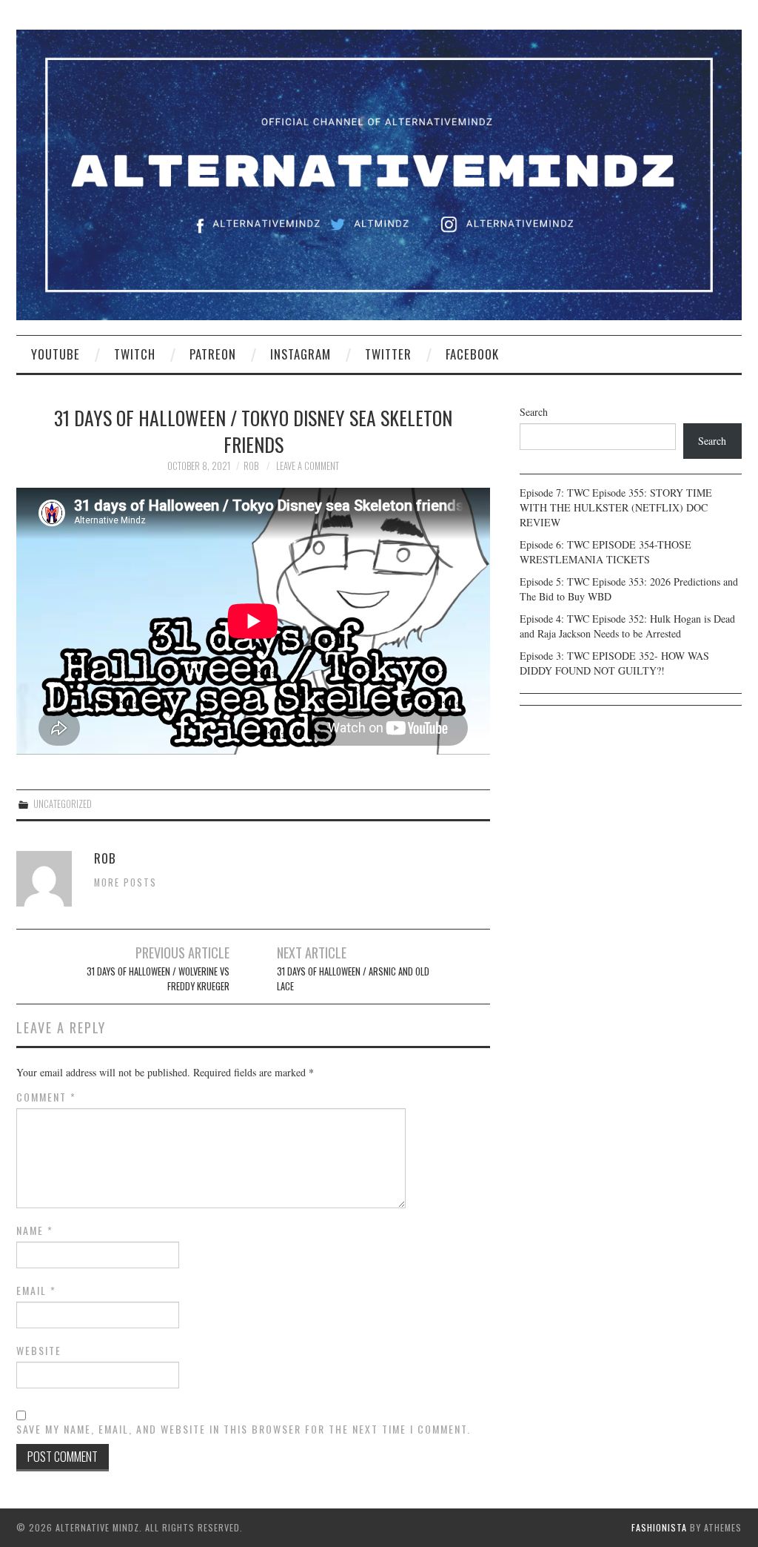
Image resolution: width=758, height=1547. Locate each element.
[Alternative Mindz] (379, 173)
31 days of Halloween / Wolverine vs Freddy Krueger (158, 978)
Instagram (300, 354)
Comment (46, 1097)
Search (534, 412)
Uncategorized (62, 804)
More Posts (125, 882)
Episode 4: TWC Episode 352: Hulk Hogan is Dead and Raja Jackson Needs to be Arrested (627, 626)
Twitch (134, 354)
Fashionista (659, 1527)
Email (36, 1290)
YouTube (55, 354)
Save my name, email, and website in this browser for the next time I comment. (243, 1429)
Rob (251, 466)
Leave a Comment (307, 466)
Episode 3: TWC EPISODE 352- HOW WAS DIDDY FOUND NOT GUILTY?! (614, 663)
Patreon (213, 354)
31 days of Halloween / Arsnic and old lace (353, 978)
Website (38, 1350)
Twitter (388, 354)
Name (34, 1230)
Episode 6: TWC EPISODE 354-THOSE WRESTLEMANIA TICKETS (605, 551)
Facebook (472, 354)
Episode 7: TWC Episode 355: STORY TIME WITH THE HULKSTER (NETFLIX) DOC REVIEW (616, 507)
